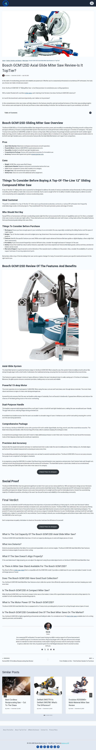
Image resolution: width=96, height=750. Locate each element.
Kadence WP (65, 743)
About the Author (8, 730)
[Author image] (3, 75)
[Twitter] (41, 747)
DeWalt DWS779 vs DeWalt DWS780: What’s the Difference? (47, 702)
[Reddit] (55, 747)
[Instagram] (44, 747)
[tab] (44, 715)
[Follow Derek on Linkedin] (51, 649)
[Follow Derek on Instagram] (48, 649)
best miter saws (72, 616)
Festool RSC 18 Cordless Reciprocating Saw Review (17, 660)
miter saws (28, 93)
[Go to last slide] (5, 695)
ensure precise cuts (37, 154)
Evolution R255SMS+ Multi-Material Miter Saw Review (79, 702)
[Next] (90, 695)
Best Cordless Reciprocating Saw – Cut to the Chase (15, 702)
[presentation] (16, 686)
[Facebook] (37, 747)
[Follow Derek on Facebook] (42, 649)
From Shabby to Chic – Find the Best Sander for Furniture (77, 660)
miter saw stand (19, 570)
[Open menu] (92, 3)
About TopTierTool (20, 730)
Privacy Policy (53, 730)
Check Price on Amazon (48, 472)
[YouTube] (48, 747)
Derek (8, 75)
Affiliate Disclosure (33, 730)
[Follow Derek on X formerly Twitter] (45, 649)
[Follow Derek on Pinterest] (53, 649)
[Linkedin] (58, 747)
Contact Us (44, 730)
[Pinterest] (51, 747)
